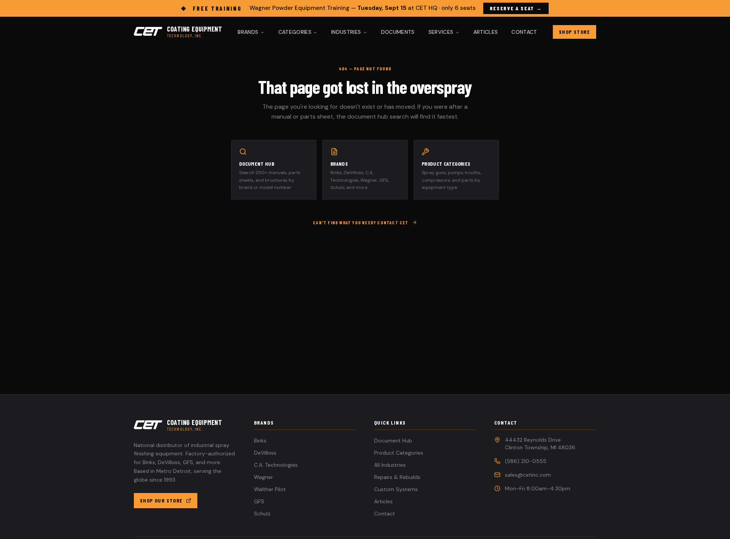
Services (441, 32)
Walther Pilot (270, 489)
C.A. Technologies (276, 464)
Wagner (263, 477)
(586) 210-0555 (525, 461)
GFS (259, 501)
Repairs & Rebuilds (397, 477)
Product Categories (398, 452)
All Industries (390, 464)
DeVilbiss (265, 452)
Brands (248, 32)
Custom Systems (396, 489)
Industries (346, 32)
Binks (260, 440)
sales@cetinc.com (528, 474)
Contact (524, 32)
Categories (295, 32)
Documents (398, 32)
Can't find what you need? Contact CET (360, 222)
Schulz (262, 513)
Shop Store (574, 32)
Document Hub (393, 440)
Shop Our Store (161, 500)
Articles (485, 32)
